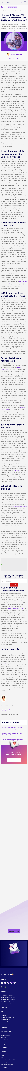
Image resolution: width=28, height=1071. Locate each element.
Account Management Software (8, 997)
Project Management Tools (16, 608)
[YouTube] (11, 982)
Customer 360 (4, 1015)
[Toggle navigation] (25, 2)
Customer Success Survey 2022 (8, 1059)
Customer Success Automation (7, 1024)
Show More (4, 1007)
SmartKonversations (5, 1035)
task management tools (19, 506)
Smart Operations (5, 1044)
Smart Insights (4, 1042)
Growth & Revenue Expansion (7, 1001)
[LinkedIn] (2, 982)
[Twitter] (8, 982)
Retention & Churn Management (8, 999)
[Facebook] (5, 982)
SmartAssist (3, 1037)
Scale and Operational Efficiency (8, 1004)
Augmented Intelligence (6, 1039)
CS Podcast (3, 1057)
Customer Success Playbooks (7, 1017)
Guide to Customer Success (7, 1064)
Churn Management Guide (6, 1062)
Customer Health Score (6, 1019)
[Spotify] (14, 982)
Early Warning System (5, 1021)
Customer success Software (7, 995)
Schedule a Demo (18, 2)
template (17, 470)
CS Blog (2, 1055)
